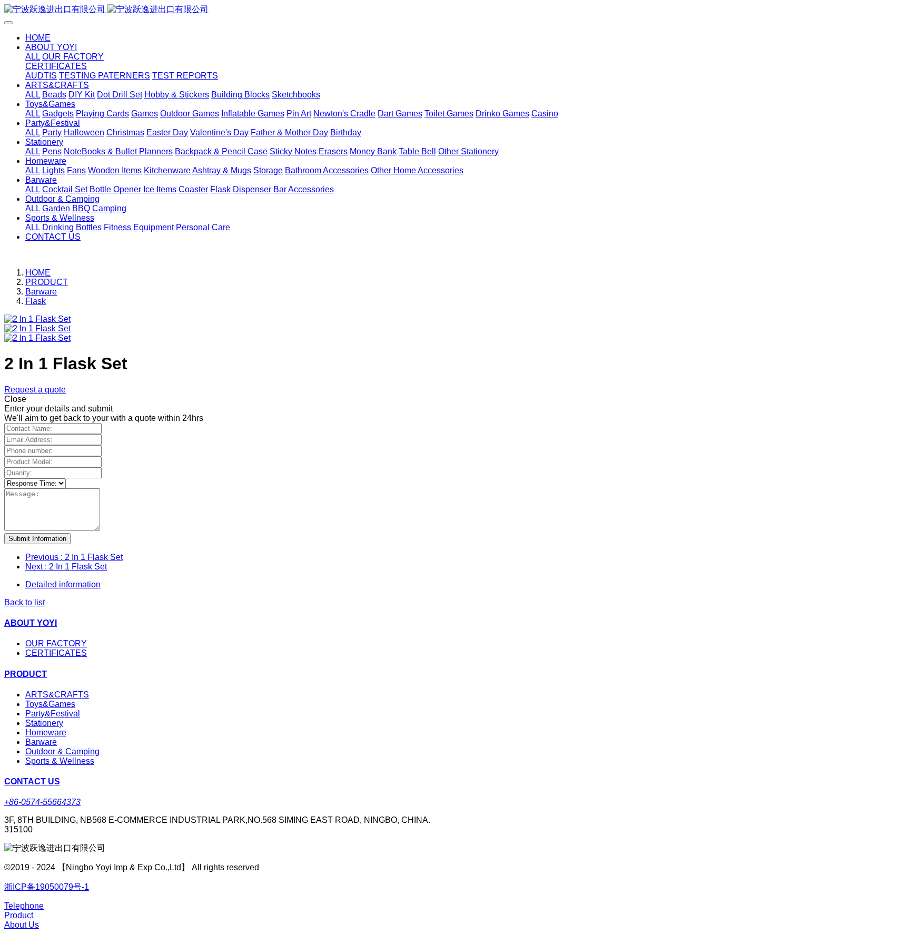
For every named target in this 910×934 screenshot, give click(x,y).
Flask (35, 301)
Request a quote (35, 389)
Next (66, 566)
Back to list (24, 602)
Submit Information (37, 539)
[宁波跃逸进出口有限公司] (455, 9)
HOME (38, 37)
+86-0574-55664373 (42, 802)
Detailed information (63, 584)
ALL (32, 56)
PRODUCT (46, 282)
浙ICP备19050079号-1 (46, 886)
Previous (74, 557)
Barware (41, 291)
